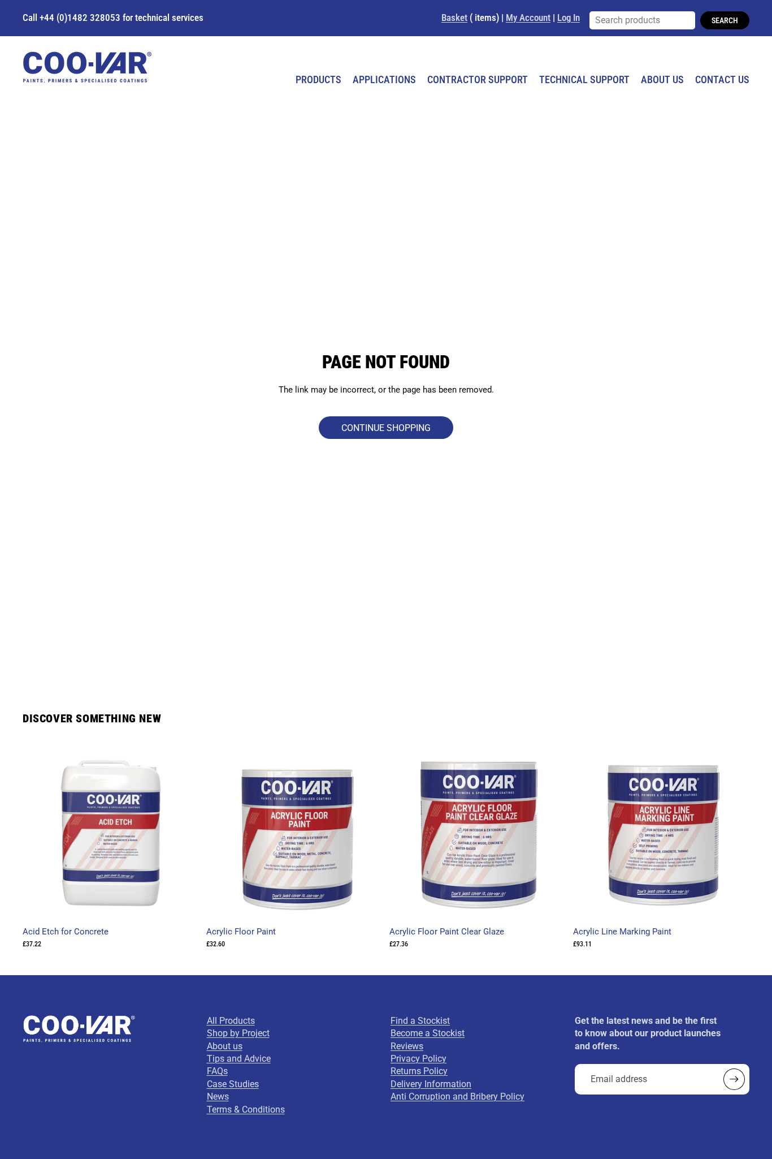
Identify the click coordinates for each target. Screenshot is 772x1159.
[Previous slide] (223, 832)
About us (224, 1046)
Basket (454, 17)
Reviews (407, 1046)
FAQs (217, 1071)
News (218, 1096)
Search (725, 20)
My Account (528, 17)
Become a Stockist (428, 1033)
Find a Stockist (420, 1020)
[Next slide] (366, 832)
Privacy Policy (418, 1058)
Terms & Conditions (246, 1109)
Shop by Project (238, 1033)
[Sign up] (734, 1079)
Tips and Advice (239, 1058)
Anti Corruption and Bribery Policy (457, 1096)
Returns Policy (419, 1071)
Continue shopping (386, 428)
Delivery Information (431, 1084)
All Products (231, 1020)
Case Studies (233, 1084)
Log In (568, 17)
